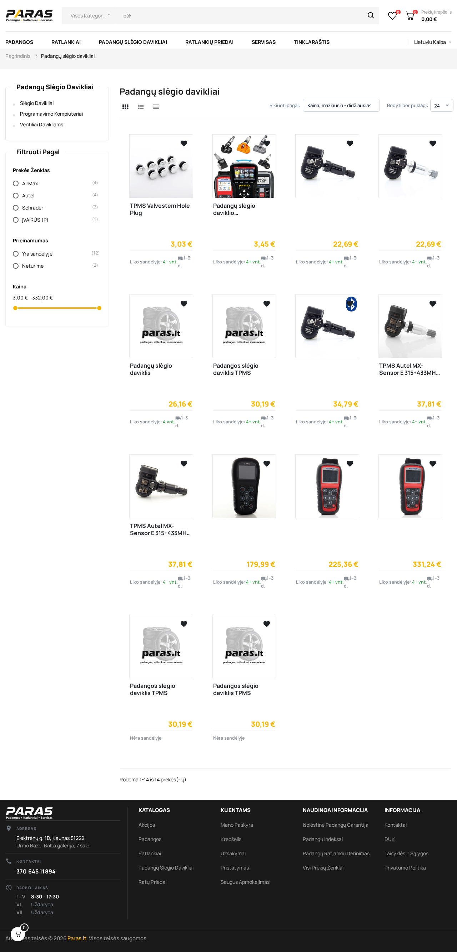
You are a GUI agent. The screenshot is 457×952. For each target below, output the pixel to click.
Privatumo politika (405, 867)
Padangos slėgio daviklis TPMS (235, 369)
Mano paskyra (237, 824)
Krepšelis (231, 839)
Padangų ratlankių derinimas (336, 853)
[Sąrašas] (140, 106)
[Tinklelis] (125, 106)
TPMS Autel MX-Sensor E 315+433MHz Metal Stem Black (160, 533)
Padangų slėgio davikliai (55, 86)
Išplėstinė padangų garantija (335, 824)
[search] (371, 15)
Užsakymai (233, 853)
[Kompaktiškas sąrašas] (156, 106)
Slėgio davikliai (37, 103)
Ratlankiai (150, 853)
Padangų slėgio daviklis (151, 369)
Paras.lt (76, 938)
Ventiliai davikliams (41, 124)
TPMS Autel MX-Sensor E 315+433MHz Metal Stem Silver (409, 373)
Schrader (57, 207)
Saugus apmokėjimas (245, 881)
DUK (390, 839)
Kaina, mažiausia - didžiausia (340, 105)
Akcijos (147, 824)
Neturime (57, 265)
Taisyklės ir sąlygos (406, 853)
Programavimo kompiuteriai (51, 113)
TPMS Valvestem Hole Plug (160, 209)
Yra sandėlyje (57, 253)
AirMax (57, 183)
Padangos (150, 839)
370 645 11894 (36, 871)
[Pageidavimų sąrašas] (392, 16)
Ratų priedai (152, 881)
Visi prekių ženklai (323, 867)
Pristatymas (235, 867)
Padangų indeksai (323, 839)
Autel (57, 195)
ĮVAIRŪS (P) (57, 219)
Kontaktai (396, 824)
